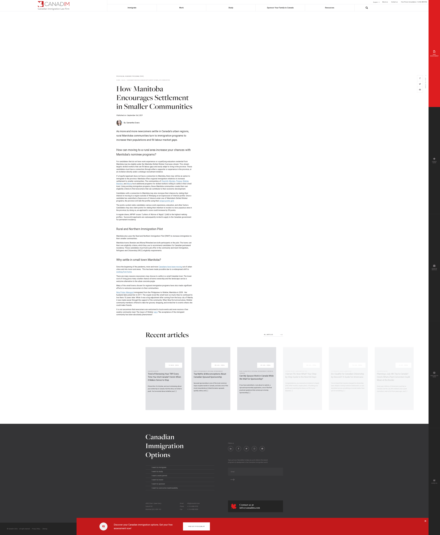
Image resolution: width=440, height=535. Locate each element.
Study (230, 8)
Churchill (164, 181)
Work (181, 8)
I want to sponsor (158, 484)
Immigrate (132, 8)
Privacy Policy (36, 529)
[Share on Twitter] (420, 84)
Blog (123, 80)
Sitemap (44, 529)
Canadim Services (434, 269)
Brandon (119, 184)
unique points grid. (167, 201)
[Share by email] (420, 89)
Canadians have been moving (170, 267)
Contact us (394, 2)
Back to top (425, 82)
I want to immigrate (159, 467)
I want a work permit (159, 476)
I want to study (157, 471)
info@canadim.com (193, 503)
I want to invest (157, 480)
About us (385, 2)
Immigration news (434, 376)
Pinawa (179, 181)
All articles (268, 334)
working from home (124, 272)
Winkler (185, 181)
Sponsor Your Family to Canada (280, 8)
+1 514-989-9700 (192, 506)
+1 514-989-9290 (192, 509)
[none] (376, 2)
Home (118, 80)
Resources (329, 8)
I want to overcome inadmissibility (165, 488)
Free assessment (434, 55)
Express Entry (434, 162)
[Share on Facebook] (420, 78)
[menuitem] (376, 2)
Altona (129, 184)
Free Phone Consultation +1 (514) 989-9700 (414, 2)
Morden (172, 181)
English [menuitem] (375, 2)
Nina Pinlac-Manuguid (125, 292)
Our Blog (434, 483)
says (156, 312)
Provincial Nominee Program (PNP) (130, 76)
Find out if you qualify (196, 526)
